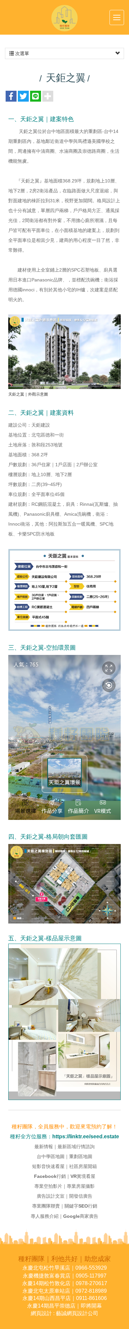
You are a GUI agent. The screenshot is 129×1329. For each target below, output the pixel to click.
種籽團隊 (64, 18)
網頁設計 (41, 1313)
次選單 (21, 53)
